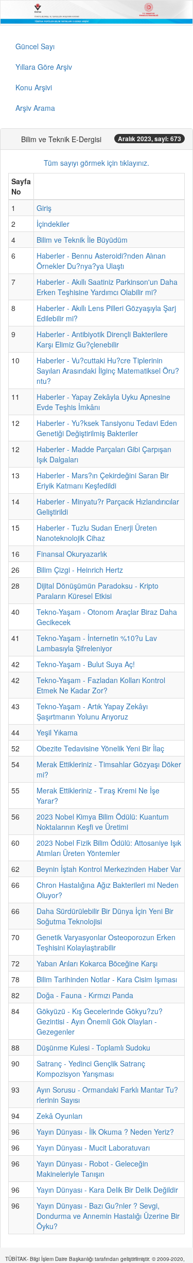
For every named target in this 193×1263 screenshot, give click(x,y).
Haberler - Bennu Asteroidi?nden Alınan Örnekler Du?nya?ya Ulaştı (101, 260)
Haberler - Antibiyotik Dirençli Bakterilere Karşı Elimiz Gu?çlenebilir (102, 339)
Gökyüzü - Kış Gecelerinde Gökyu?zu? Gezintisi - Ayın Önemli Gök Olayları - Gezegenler (100, 1021)
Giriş (44, 208)
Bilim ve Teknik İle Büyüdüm (82, 240)
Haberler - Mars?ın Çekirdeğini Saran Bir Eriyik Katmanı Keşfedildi (103, 480)
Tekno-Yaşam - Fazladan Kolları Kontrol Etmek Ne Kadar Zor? (101, 685)
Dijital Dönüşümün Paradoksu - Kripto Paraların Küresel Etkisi (98, 590)
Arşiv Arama (35, 108)
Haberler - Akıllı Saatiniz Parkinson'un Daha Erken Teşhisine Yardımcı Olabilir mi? (107, 287)
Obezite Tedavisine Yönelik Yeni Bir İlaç (100, 748)
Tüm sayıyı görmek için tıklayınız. (96, 163)
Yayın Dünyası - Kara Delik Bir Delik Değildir (107, 1189)
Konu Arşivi (33, 87)
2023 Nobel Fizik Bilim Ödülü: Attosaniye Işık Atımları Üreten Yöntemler (109, 848)
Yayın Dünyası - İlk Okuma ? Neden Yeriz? (105, 1131)
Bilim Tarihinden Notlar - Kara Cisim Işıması (107, 979)
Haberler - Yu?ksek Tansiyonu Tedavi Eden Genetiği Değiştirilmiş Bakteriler (107, 428)
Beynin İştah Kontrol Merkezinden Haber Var (109, 869)
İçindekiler (53, 224)
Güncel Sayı (35, 46)
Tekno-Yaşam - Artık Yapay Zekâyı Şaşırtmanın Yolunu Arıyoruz (92, 711)
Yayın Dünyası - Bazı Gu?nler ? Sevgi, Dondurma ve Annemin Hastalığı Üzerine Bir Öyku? (108, 1215)
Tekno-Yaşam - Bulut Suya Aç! (86, 664)
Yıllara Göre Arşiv (43, 67)
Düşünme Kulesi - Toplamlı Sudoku (93, 1047)
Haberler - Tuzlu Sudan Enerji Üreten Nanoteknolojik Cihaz (97, 532)
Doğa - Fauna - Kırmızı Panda (85, 995)
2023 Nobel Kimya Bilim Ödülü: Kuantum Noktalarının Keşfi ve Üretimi (103, 821)
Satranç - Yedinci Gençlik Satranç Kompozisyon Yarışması (91, 1068)
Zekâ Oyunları (59, 1116)
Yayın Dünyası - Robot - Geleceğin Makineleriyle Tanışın (92, 1168)
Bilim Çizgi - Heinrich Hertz (80, 570)
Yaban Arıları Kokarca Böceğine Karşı (97, 963)
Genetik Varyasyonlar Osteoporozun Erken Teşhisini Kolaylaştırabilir (106, 942)
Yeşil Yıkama (57, 732)
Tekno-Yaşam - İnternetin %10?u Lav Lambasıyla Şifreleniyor (97, 643)
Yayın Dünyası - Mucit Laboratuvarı (93, 1147)
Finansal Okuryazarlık (72, 554)
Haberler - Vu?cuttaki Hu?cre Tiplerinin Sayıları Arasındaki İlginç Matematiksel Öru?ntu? (108, 370)
